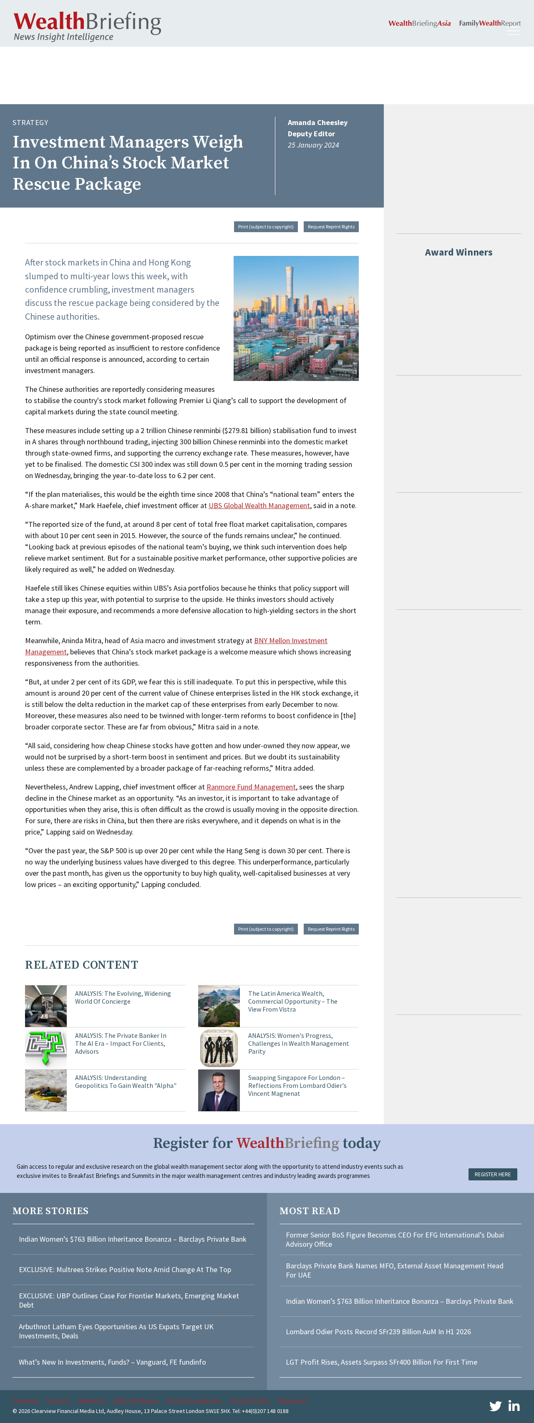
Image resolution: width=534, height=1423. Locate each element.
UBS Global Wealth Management (259, 505)
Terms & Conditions (193, 1400)
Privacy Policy (249, 1400)
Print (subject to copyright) (266, 226)
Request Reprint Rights (331, 226)
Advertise (91, 1400)
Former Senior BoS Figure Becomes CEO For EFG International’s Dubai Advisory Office (395, 1239)
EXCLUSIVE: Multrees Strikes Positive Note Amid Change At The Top (125, 1269)
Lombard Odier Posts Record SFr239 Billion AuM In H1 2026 (378, 1331)
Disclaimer (292, 1400)
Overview (25, 1400)
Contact (58, 1400)
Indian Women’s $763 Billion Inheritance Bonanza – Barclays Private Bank (133, 1239)
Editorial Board (135, 1400)
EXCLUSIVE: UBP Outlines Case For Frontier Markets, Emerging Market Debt (129, 1300)
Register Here (493, 1174)
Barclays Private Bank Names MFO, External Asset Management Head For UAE (395, 1270)
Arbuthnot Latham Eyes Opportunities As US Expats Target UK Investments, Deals (116, 1331)
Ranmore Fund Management (251, 787)
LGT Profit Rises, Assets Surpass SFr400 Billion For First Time (382, 1362)
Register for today (267, 1143)
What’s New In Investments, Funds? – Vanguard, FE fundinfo (112, 1362)
